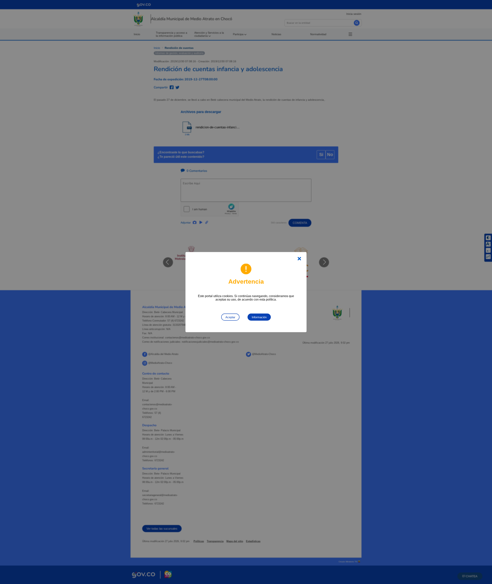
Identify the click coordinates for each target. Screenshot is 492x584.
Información (259, 317)
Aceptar (230, 317)
